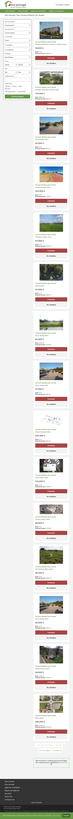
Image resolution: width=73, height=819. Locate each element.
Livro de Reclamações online (12, 808)
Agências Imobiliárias (38, 11)
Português (59, 5)
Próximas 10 (57, 750)
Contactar (51, 58)
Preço (6, 61)
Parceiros (8, 793)
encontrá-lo (63, 762)
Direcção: (8, 89)
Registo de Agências (56, 11)
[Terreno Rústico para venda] (51, 30)
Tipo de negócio (10, 21)
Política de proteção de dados (12, 806)
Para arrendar (23, 11)
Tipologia (7, 53)
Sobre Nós (8, 796)
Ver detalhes (51, 63)
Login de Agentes (36, 802)
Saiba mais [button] (56, 815)
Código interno (9, 76)
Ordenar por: (9, 83)
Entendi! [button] (66, 815)
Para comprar (10, 11)
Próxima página (44, 750)
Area (6, 68)
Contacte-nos (10, 800)
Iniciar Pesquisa (18, 96)
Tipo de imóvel (9, 29)
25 (64, 745)
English (66, 5)
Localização (8, 36)
